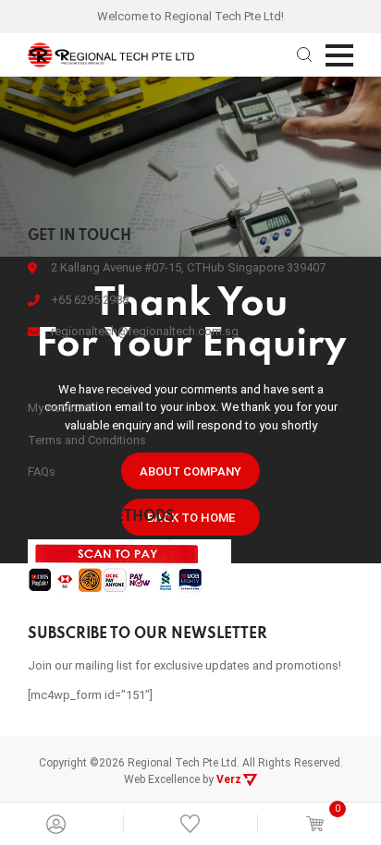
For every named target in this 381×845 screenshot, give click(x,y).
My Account (59, 408)
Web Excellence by (182, 779)
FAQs (41, 471)
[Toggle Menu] (339, 55)
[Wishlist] (190, 823)
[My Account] (56, 824)
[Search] (304, 54)
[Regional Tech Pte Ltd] (111, 55)
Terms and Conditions (87, 440)
